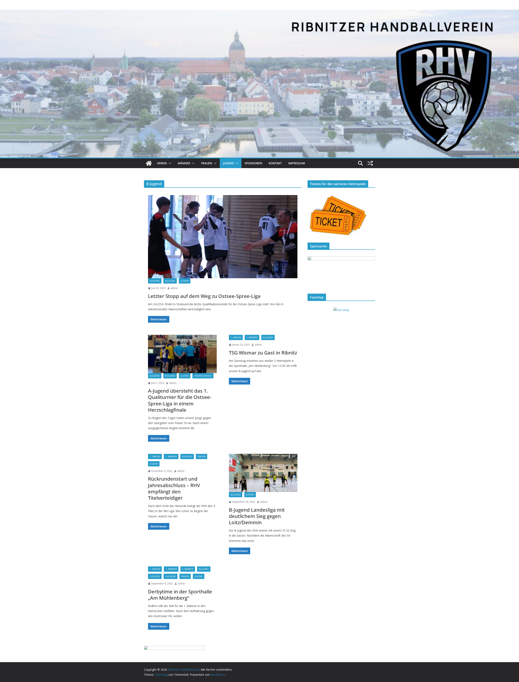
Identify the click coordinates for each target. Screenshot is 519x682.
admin (174, 288)
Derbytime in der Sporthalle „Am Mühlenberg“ (180, 594)
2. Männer (187, 569)
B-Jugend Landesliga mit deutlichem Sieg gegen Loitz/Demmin (257, 516)
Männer (184, 163)
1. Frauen (236, 337)
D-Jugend (170, 576)
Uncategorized (203, 375)
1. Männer (252, 337)
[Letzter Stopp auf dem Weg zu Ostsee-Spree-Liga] (222, 236)
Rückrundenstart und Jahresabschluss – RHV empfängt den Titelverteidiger (174, 488)
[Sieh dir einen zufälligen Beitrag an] (370, 163)
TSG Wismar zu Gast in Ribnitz (263, 352)
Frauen (206, 163)
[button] (169, 163)
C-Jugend (155, 576)
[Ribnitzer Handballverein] (149, 163)
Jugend (228, 163)
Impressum (296, 163)
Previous (313, 271)
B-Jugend (170, 280)
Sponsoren (253, 163)
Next (370, 271)
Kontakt (275, 163)
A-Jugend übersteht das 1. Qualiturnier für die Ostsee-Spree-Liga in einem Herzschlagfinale (179, 400)
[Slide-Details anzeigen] (341, 271)
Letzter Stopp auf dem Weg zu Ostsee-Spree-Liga (204, 296)
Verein (162, 163)
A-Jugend (155, 280)
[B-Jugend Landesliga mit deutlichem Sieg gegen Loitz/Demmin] (263, 473)
